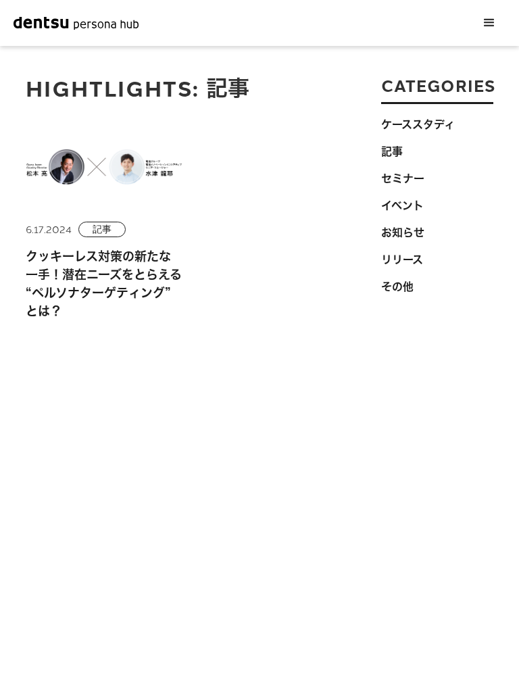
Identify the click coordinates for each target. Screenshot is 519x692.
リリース (402, 259)
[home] (76, 23)
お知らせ (402, 232)
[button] (489, 23)
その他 (397, 286)
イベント (402, 205)
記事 (102, 229)
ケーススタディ (418, 124)
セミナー (402, 178)
